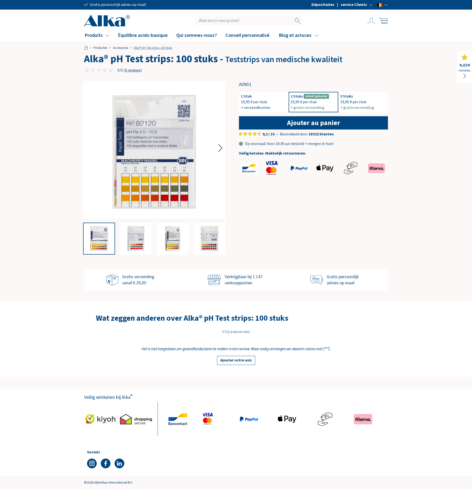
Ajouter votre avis (236, 360)
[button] (357, 4)
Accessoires (120, 48)
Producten (100, 48)
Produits (94, 35)
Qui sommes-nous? (196, 35)
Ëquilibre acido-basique (143, 35)
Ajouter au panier (313, 123)
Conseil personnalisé (247, 35)
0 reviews (133, 70)
